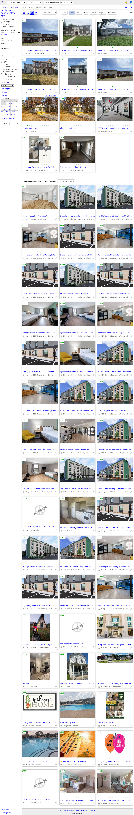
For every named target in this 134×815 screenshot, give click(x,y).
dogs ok (5, 62)
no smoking (7, 67)
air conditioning (8, 72)
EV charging (7, 74)
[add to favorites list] (23, 53)
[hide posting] (56, 53)
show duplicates (8, 27)
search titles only (8, 19)
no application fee (9, 77)
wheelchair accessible (10, 69)
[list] (24, 13)
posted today (7, 24)
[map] (36, 13)
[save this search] (131, 7)
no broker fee (7, 79)
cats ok (5, 59)
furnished (6, 64)
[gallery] (32, 13)
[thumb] (28, 13)
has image (6, 22)
